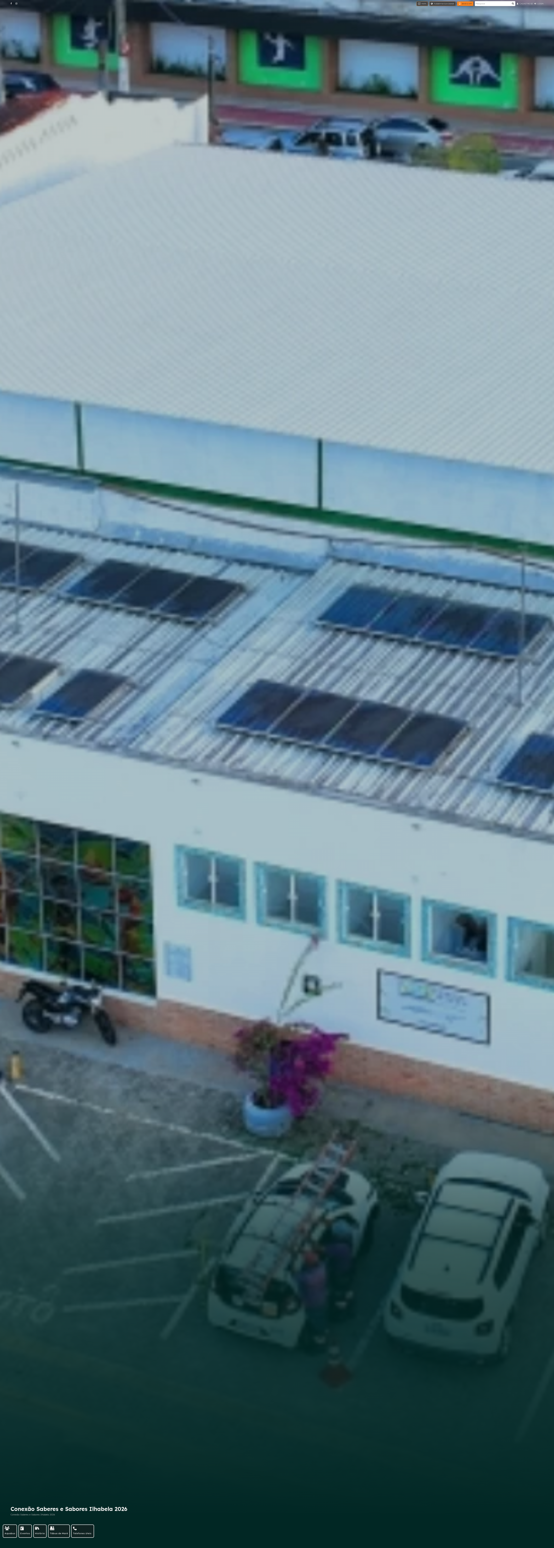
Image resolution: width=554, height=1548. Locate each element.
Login (540, 3)
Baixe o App (467, 4)
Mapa (423, 4)
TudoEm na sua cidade (443, 4)
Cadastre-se (526, 3)
